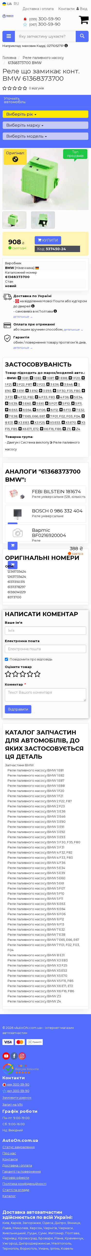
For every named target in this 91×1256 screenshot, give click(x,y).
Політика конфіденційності (24, 1184)
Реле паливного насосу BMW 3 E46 (36, 816)
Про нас (9, 1153)
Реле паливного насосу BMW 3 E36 (36, 811)
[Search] (82, 36)
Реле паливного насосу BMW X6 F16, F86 (41, 991)
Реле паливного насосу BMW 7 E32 (36, 929)
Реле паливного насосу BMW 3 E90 (37, 821)
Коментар (15, 684)
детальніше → (23, 316)
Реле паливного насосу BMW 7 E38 (36, 934)
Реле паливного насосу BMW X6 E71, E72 (40, 986)
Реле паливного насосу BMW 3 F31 (36, 847)
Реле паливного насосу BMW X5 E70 (37, 976)
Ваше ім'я (13, 622)
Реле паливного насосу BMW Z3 (34, 996)
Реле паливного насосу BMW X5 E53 (37, 970)
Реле (36, 540)
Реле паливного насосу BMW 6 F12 (36, 919)
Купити (49, 240)
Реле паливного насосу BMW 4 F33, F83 (40, 857)
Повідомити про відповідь (31, 659)
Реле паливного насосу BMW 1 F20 (36, 791)
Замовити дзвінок (16, 1098)
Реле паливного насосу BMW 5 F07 (36, 888)
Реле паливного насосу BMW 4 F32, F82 (40, 852)
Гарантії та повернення (21, 1171)
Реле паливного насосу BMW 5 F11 (35, 898)
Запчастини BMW (19, 765)
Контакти (66, 9)
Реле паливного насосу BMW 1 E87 (36, 780)
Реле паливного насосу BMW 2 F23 (36, 806)
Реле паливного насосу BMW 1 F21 (35, 796)
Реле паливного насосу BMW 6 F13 (36, 924)
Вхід (83, 9)
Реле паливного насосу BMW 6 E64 (36, 909)
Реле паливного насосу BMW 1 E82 (36, 775)
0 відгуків (36, 88)
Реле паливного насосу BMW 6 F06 (37, 914)
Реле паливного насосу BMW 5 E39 (36, 873)
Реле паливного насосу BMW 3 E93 (36, 837)
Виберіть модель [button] (25, 136)
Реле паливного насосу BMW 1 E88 (36, 786)
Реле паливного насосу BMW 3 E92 (36, 832)
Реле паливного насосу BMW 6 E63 (36, 904)
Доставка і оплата (38, 9)
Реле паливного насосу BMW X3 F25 (37, 965)
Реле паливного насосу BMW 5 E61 (36, 883)
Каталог (9, 1196)
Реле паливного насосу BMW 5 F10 (36, 893)
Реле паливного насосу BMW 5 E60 (36, 878)
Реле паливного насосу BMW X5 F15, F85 (40, 981)
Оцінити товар (18, 667)
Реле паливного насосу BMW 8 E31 (36, 955)
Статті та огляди (15, 1190)
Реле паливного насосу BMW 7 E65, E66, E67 (43, 940)
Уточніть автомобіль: (15, 100)
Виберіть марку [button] (23, 125)
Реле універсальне (48, 516)
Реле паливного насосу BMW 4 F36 (36, 863)
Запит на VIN (12, 1104)
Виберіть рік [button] (20, 114)
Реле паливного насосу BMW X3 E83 (38, 960)
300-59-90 (45, 18)
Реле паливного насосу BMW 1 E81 (36, 770)
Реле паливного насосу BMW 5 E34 (36, 868)
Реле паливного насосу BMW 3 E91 (36, 827)
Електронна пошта (22, 641)
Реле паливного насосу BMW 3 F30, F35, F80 (44, 842)
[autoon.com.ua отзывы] (21, 1069)
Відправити (18, 709)
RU (16, 3)
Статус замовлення (18, 1147)
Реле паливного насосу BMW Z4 (34, 1001)
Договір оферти (15, 1177)
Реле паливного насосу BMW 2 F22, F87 (40, 801)
